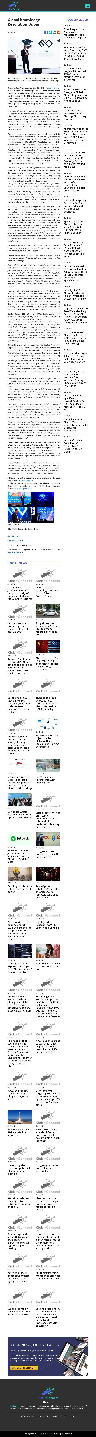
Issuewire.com (52, 88)
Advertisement (59, 1416)
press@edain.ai (14, 536)
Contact (72, 1416)
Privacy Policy (43, 1416)
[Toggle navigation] (87, 6)
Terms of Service (28, 1416)
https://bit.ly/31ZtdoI (23, 488)
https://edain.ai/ (26, 480)
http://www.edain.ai (15, 540)
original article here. (15, 552)
